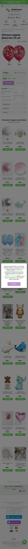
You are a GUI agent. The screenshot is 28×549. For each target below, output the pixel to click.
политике (18, 270)
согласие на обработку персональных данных (12, 275)
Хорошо (14, 284)
